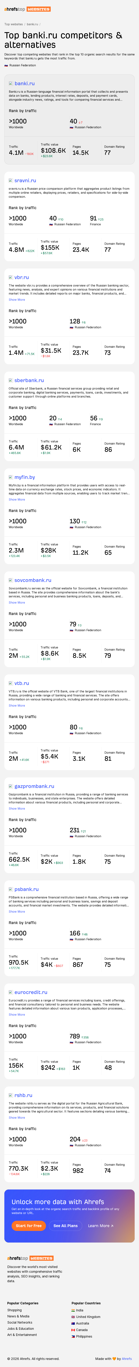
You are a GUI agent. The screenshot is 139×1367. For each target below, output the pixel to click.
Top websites (13, 24)
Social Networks (19, 1322)
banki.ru (32, 24)
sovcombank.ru (32, 580)
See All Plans (66, 1226)
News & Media (18, 1316)
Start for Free (29, 1226)
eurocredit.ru (30, 992)
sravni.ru (25, 180)
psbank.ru (26, 889)
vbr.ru (21, 277)
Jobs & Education (20, 1328)
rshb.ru (23, 1095)
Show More (17, 299)
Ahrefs (127, 1359)
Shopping (14, 1310)
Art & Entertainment (22, 1335)
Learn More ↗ (100, 1226)
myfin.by (24, 477)
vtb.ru (21, 683)
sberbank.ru (29, 380)
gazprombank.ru (34, 786)
